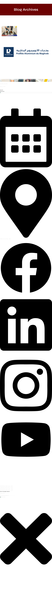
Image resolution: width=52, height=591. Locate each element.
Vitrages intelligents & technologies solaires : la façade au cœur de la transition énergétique (21, 82)
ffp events (7, 493)
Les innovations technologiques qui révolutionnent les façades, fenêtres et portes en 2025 (21, 79)
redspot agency (12, 495)
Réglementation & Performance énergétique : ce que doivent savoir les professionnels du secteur (22, 85)
